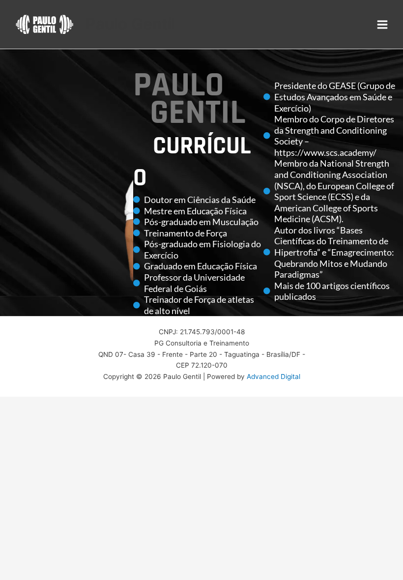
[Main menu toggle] (382, 24)
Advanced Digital (273, 376)
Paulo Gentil (130, 23)
